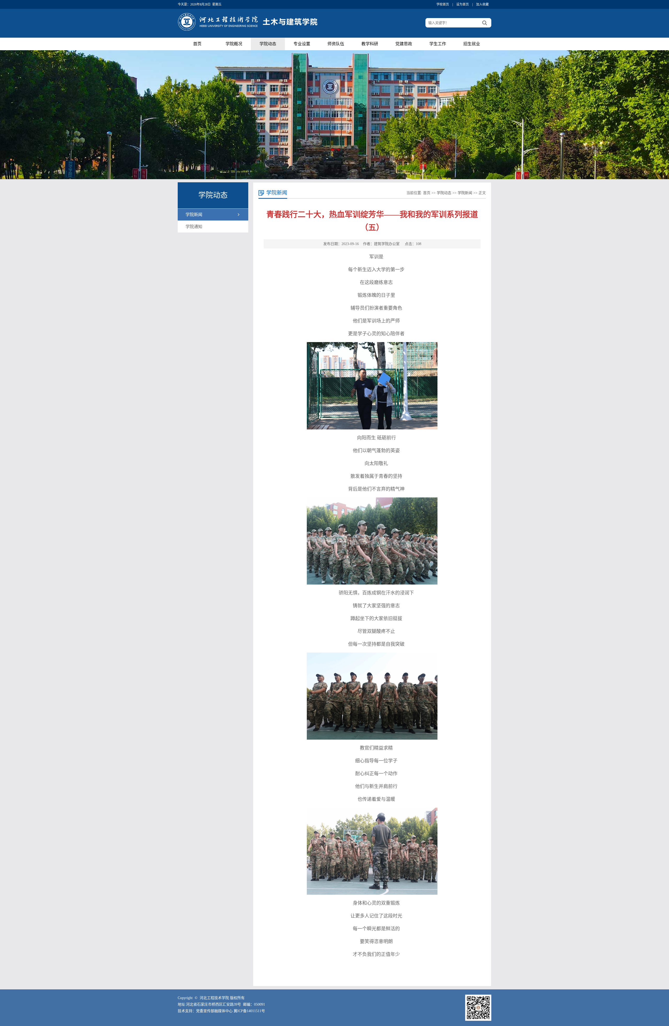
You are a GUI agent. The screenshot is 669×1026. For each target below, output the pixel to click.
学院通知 (194, 226)
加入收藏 (482, 4)
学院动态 (267, 44)
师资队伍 (335, 44)
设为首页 (462, 4)
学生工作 (437, 44)
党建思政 (403, 44)
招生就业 (471, 44)
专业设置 (301, 44)
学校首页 (442, 4)
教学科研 (369, 44)
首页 (197, 44)
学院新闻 (194, 214)
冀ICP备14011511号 (249, 1011)
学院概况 (234, 44)
